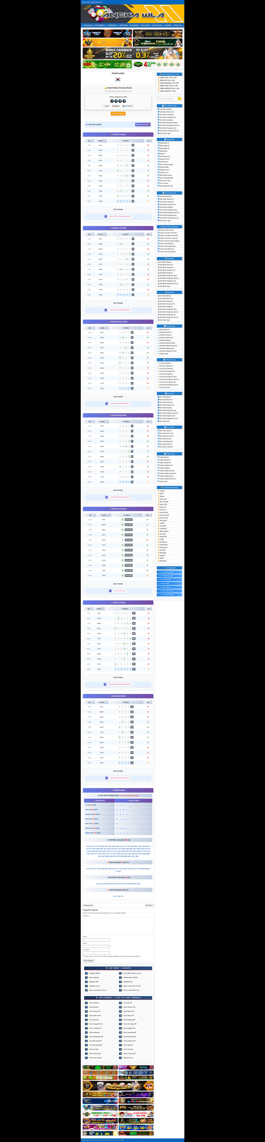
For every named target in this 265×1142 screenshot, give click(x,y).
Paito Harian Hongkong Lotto (167, 215)
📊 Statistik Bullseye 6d (164, 332)
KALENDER (168, 25)
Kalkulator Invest (164, 170)
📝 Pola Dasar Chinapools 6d (166, 371)
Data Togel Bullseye (165, 397)
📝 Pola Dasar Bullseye (164, 363)
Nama (85, 936)
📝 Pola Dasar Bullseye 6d (165, 366)
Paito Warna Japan (165, 133)
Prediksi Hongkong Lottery (166, 471)
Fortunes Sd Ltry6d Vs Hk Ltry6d (168, 235)
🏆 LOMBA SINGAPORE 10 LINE (167, 91)
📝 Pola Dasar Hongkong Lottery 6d (168, 379)
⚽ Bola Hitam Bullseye (164, 296)
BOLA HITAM (123, 25)
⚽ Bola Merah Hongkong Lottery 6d (168, 278)
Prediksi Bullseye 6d (165, 460)
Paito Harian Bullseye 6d (166, 199)
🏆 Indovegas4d (162, 547)
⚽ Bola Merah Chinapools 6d (166, 270)
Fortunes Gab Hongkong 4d (167, 251)
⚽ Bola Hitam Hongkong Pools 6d (168, 317)
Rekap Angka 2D (164, 143)
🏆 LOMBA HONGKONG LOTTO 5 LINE (168, 83)
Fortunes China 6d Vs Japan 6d (168, 238)
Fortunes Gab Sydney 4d (166, 249)
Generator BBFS (164, 167)
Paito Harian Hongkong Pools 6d (169, 218)
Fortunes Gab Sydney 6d (166, 243)
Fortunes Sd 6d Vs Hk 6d (166, 230)
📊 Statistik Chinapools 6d (165, 337)
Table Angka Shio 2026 (166, 186)
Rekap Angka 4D (164, 148)
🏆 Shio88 (161, 539)
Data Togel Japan (164, 421)
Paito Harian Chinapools (166, 202)
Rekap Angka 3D (164, 145)
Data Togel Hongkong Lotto (167, 416)
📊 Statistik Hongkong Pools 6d (167, 351)
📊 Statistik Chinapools (165, 335)
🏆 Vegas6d (161, 555)
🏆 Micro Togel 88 (163, 502)
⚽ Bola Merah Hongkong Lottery (167, 275)
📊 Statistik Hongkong (164, 340)
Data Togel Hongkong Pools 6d (168, 418)
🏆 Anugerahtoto (163, 545)
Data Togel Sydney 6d (165, 444)
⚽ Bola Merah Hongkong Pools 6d (168, 283)
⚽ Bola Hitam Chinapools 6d (166, 304)
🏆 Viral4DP (161, 523)
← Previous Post (88, 905)
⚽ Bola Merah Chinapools (165, 267)
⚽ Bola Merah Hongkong (165, 273)
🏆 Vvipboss (161, 491)
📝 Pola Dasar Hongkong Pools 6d (168, 385)
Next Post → (150, 905)
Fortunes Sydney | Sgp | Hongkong (169, 241)
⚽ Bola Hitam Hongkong (165, 306)
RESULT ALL (177, 25)
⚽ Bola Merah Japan (164, 286)
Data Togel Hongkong (165, 408)
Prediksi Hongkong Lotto (166, 476)
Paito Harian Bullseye (165, 196)
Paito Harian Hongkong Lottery (168, 210)
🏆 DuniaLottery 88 (163, 515)
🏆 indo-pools (162, 534)
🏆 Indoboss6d (162, 499)
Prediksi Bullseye (164, 457)
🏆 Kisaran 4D (162, 507)
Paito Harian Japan (165, 220)
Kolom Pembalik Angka (166, 178)
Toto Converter (163, 183)
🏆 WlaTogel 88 (162, 520)
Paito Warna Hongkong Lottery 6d (169, 125)
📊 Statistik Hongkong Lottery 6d (167, 345)
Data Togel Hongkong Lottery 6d (168, 413)
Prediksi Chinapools (165, 462)
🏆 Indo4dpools (162, 542)
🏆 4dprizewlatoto (163, 531)
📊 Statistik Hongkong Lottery (166, 343)
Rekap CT (162, 154)
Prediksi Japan (163, 481)
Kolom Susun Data (164, 180)
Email (85, 943)
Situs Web (86, 949)
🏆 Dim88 (160, 493)
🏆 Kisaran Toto (162, 504)
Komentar (86, 916)
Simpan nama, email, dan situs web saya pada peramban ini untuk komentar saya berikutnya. (112, 956)
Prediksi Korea (118, 73)
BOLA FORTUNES (157, 25)
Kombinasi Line (164, 172)
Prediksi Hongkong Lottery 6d (167, 473)
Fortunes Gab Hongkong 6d (167, 246)
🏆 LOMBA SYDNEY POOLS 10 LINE (168, 86)
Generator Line (163, 162)
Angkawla (89, 25)
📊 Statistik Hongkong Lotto (166, 348)
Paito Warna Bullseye (165, 109)
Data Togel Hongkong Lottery (167, 410)
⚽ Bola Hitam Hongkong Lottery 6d (168, 312)
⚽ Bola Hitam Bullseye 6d (165, 298)
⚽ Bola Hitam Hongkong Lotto (167, 314)
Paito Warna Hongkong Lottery (168, 122)
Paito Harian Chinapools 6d (167, 204)
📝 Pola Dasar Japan (164, 387)
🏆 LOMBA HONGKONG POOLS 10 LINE (168, 88)
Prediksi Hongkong (164, 468)
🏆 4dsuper (161, 496)
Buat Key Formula (142, 124)
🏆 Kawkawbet (162, 561)
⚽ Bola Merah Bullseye (164, 262)
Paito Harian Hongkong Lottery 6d (169, 212)
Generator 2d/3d (164, 159)
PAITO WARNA (99, 25)
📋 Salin (106, 106)
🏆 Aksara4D (161, 550)
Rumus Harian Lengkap (166, 164)
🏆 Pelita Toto (162, 510)
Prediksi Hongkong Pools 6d (167, 479)
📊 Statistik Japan (163, 354)
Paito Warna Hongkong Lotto (167, 128)
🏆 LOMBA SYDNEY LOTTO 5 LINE (167, 77)
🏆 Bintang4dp (162, 553)
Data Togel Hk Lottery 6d (166, 436)
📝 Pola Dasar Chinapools (165, 368)
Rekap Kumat (163, 151)
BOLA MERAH (134, 25)
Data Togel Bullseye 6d (166, 399)
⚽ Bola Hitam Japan (164, 320)
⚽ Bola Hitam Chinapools (165, 301)
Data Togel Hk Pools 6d (166, 433)
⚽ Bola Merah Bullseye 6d (165, 265)
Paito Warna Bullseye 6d (166, 112)
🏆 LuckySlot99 (162, 528)
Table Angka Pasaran (165, 175)
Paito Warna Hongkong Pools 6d (169, 131)
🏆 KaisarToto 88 (163, 518)
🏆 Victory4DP (162, 526)
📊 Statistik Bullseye (164, 329)
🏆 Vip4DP (161, 558)
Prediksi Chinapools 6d (165, 465)
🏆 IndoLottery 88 (163, 512)
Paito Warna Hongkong (166, 120)
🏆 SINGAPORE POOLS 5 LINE (166, 80)
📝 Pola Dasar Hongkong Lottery (167, 376)
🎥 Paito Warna (127, 106)
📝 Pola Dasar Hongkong (165, 374)
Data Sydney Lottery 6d (166, 447)
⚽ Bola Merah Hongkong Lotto (167, 281)
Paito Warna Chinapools (166, 114)
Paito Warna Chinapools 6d (167, 117)
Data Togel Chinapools (166, 402)
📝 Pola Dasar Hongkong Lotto (167, 382)
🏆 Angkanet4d (162, 536)
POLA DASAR (145, 25)
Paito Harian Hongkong (166, 207)
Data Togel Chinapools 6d (166, 405)
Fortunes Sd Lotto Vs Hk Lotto (168, 233)
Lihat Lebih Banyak (118, 113)
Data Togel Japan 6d (165, 430)
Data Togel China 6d (165, 439)
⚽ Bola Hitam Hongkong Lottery (167, 309)
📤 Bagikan (115, 106)
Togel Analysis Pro (164, 156)
